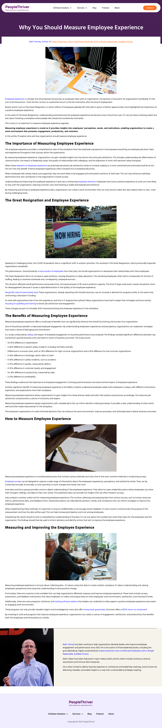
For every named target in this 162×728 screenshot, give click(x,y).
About (117, 8)
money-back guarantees (94, 609)
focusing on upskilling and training (20, 303)
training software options (66, 601)
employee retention (87, 182)
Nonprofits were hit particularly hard (21, 292)
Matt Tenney (35, 41)
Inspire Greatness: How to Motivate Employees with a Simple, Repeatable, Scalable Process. (108, 652)
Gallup (30, 335)
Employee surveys (13, 481)
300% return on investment (134, 609)
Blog (94, 8)
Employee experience (14, 99)
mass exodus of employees (51, 271)
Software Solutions (61, 8)
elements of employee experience (31, 165)
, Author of (87, 41)
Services (80, 8)
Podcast (105, 8)
